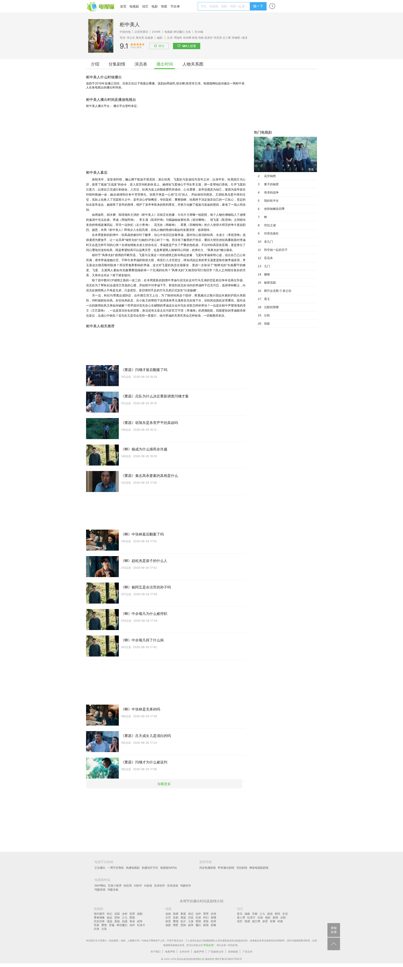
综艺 (145, 6)
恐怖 (117, 917)
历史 (191, 917)
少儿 (124, 917)
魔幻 (198, 925)
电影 (155, 6)
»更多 (244, 37)
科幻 (109, 913)
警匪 (175, 925)
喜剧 (117, 913)
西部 (198, 921)
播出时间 (164, 64)
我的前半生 (271, 200)
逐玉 (267, 299)
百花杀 (268, 258)
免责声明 (170, 951)
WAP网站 (100, 885)
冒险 (206, 921)
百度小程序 (115, 885)
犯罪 (132, 913)
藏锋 (267, 274)
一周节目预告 (115, 867)
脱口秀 (256, 921)
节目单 (175, 6)
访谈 (260, 917)
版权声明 (199, 951)
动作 (132, 925)
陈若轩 (209, 37)
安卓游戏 (172, 885)
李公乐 (131, 37)
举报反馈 (208, 945)
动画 (168, 913)
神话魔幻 (179, 31)
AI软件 (138, 885)
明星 (164, 6)
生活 (285, 913)
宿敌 (267, 323)
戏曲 (247, 913)
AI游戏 (148, 885)
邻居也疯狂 (271, 233)
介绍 (95, 64)
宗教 (255, 913)
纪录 (198, 917)
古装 (188, 31)
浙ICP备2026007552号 (228, 958)
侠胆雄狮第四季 (274, 209)
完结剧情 (241, 867)
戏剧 (140, 913)
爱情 (104, 925)
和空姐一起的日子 (276, 249)
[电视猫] (101, 6)
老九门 (268, 241)
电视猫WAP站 (168, 867)
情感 (247, 921)
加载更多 (164, 783)
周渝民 (178, 37)
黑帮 (206, 913)
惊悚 (175, 913)
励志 (109, 917)
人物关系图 (192, 64)
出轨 (267, 315)
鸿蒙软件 (185, 885)
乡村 (124, 913)
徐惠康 (149, 37)
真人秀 (241, 917)
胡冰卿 (187, 37)
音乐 (239, 913)
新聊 (213, 917)
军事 (272, 921)
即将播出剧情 (226, 867)
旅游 (270, 913)
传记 (191, 913)
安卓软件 (159, 885)
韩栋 (201, 37)
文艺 (168, 917)
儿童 (191, 921)
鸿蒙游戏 (99, 889)
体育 (168, 921)
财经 (277, 913)
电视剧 (134, 6)
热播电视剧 (133, 867)
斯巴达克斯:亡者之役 (277, 290)
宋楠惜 (236, 37)
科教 (280, 921)
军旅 (96, 925)
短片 (183, 921)
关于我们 (155, 951)
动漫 (124, 921)
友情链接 (233, 951)
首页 (123, 6)
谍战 (109, 921)
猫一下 (258, 6)
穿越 (111, 925)
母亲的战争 (271, 192)
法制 (283, 917)
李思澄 (218, 37)
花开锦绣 (270, 176)
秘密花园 (270, 282)
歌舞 (213, 925)
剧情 (206, 925)
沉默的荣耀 (271, 307)
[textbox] (224, 6)
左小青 (227, 37)
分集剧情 (117, 64)
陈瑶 (195, 37)
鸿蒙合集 (112, 889)
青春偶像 (99, 917)
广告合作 (247, 951)
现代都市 (99, 913)
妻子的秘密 (271, 184)
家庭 (132, 917)
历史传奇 (99, 921)
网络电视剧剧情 (258, 867)
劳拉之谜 (270, 225)
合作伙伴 (184, 951)
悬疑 (117, 921)
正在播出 (99, 867)
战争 (140, 921)
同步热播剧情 (207, 867)
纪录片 (141, 925)
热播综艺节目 (150, 867)
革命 (132, 921)
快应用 (128, 885)
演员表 (141, 64)
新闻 (275, 917)
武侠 (96, 928)
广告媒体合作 (216, 951)
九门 (267, 266)
